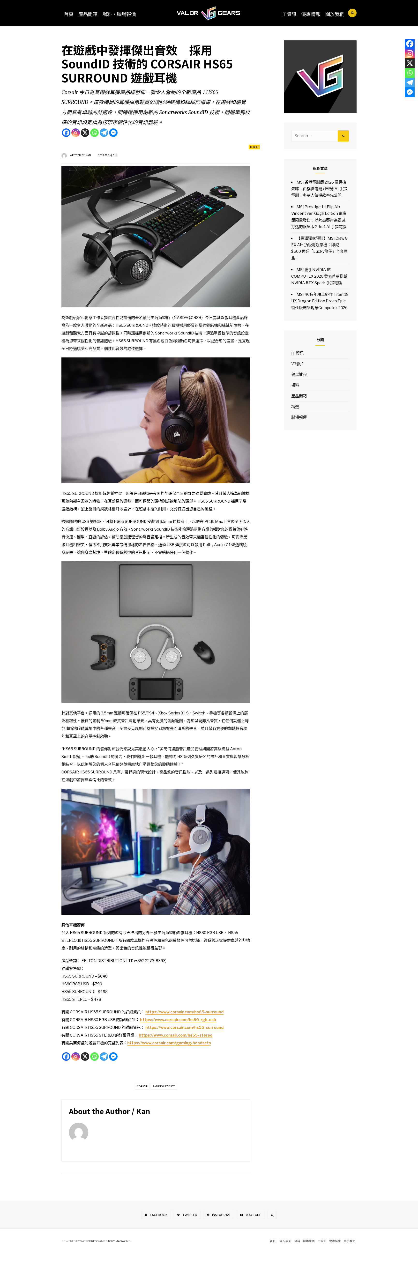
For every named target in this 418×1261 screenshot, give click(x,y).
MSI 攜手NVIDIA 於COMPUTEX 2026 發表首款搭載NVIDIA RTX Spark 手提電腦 (319, 276)
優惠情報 (310, 13)
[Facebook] (66, 132)
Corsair (142, 1086)
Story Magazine (118, 1241)
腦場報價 (299, 417)
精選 (295, 406)
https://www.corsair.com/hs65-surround (184, 1012)
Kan (88, 155)
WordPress (89, 1241)
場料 (295, 385)
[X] (85, 132)
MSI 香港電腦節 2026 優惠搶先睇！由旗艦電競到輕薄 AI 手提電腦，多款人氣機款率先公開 (319, 189)
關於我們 (334, 13)
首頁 (69, 13)
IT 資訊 (288, 13)
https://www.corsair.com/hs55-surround (184, 1027)
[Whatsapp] (94, 132)
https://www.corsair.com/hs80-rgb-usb (178, 1019)
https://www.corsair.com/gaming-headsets (169, 1043)
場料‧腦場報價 (119, 13)
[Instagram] (75, 132)
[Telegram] (104, 132)
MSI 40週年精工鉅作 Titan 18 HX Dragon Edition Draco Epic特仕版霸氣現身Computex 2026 (320, 301)
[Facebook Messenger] (113, 132)
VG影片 (297, 364)
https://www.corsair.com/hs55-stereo (175, 1035)
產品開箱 (87, 13)
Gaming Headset (163, 1086)
